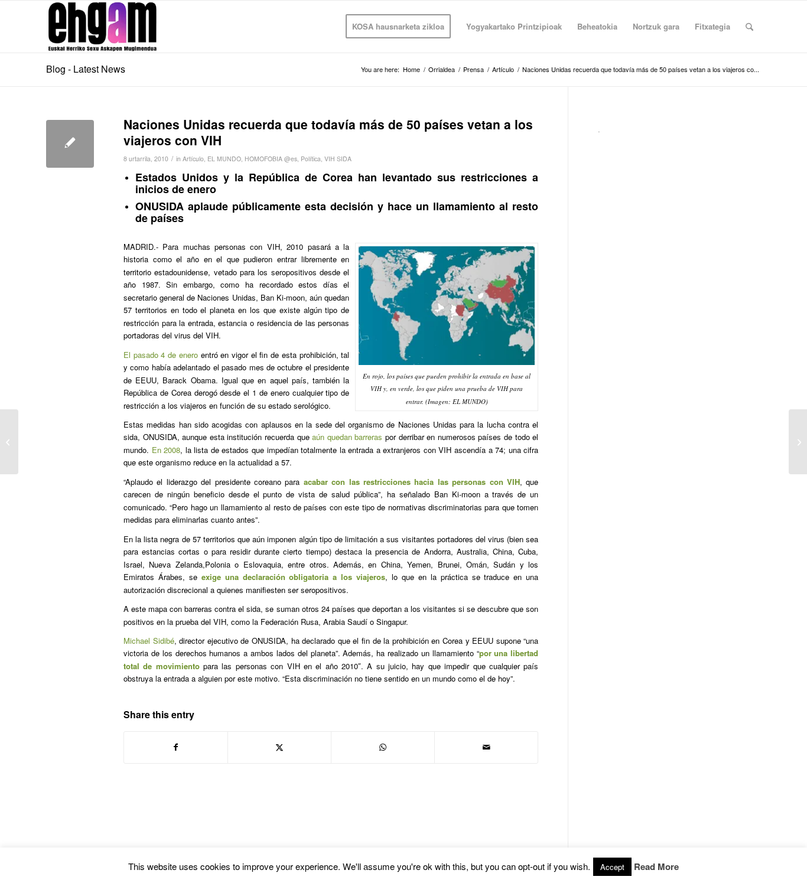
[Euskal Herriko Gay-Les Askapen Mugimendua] (102, 27)
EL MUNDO (224, 158)
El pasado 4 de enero (160, 354)
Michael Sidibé (148, 640)
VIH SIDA (338, 158)
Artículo (193, 158)
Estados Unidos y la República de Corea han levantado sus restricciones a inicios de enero (336, 183)
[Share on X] (279, 747)
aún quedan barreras (347, 436)
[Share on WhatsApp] (382, 747)
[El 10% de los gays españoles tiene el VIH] (9, 441)
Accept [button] (612, 866)
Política (311, 158)
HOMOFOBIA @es (271, 158)
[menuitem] (398, 27)
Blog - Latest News (85, 69)
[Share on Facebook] (175, 747)
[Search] (749, 27)
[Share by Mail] (486, 747)
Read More (656, 867)
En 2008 (166, 449)
